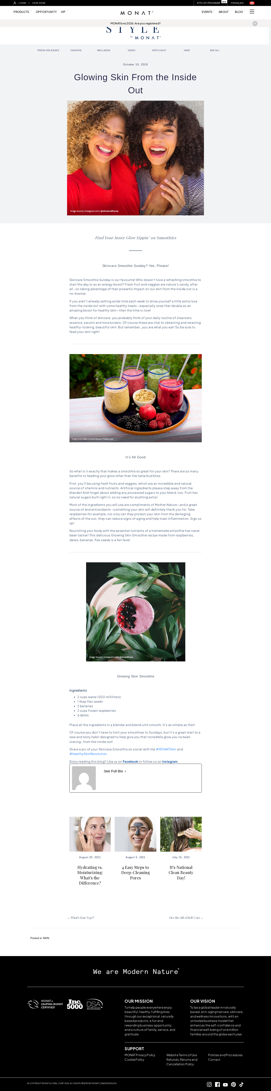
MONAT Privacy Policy (140, 1055)
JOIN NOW (38, 3)
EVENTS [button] (207, 11)
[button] (252, 3)
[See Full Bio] (125, 771)
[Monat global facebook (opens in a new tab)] (216, 1084)
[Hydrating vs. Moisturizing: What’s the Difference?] (90, 833)
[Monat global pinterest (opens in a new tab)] (232, 1084)
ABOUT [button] (223, 11)
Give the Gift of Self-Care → (186, 918)
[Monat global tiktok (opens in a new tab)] (240, 1084)
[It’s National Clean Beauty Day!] (181, 833)
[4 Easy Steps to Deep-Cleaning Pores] (135, 833)
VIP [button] (63, 11)
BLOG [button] (239, 11)
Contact (214, 1059)
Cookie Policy (134, 1059)
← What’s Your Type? (80, 918)
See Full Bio (113, 771)
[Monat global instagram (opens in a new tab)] (208, 1084)
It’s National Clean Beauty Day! (181, 872)
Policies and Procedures (225, 1055)
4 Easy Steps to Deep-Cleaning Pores (135, 872)
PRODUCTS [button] (21, 11)
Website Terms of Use (181, 1055)
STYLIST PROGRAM (208, 3)
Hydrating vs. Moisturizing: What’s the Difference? (90, 875)
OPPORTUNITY (46, 11)
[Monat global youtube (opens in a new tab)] (224, 1084)
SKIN (46, 938)
